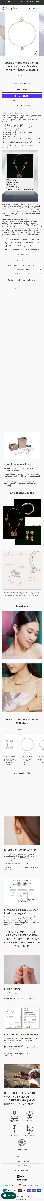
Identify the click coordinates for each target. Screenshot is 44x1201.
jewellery (28, 116)
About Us (21, 1156)
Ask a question (22, 273)
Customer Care (21, 1166)
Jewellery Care (22, 269)
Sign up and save (21, 1171)
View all (22, 729)
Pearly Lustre (22, 231)
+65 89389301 (33, 138)
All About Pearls (21, 1161)
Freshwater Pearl (17, 127)
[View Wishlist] (37, 8)
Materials (22, 261)
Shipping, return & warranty (22, 265)
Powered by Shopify (22, 1199)
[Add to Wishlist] (19, 294)
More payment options (22, 101)
